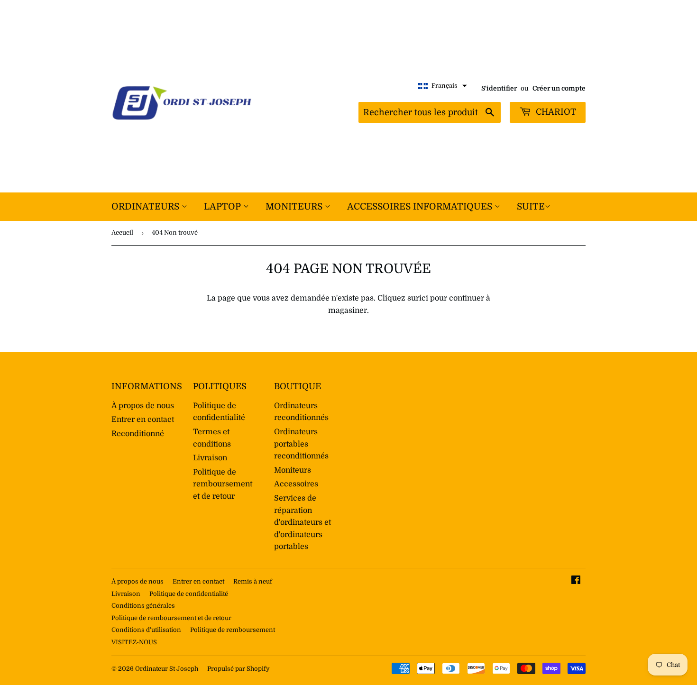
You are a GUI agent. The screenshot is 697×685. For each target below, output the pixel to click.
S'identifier (499, 88)
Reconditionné (137, 433)
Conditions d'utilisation (146, 629)
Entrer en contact (142, 419)
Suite (531, 206)
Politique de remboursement (232, 629)
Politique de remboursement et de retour (222, 484)
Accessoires (296, 484)
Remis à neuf (252, 581)
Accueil (122, 232)
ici (423, 298)
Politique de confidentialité (188, 593)
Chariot (554, 112)
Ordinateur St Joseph (166, 668)
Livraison (210, 458)
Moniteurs (295, 206)
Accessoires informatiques (421, 206)
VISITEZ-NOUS (134, 642)
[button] (443, 86)
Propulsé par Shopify (238, 668)
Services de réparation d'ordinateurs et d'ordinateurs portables (302, 522)
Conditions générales (143, 605)
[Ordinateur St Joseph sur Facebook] (576, 581)
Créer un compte (559, 88)
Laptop (223, 206)
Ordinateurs (146, 206)
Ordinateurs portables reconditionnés (301, 444)
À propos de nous (142, 406)
